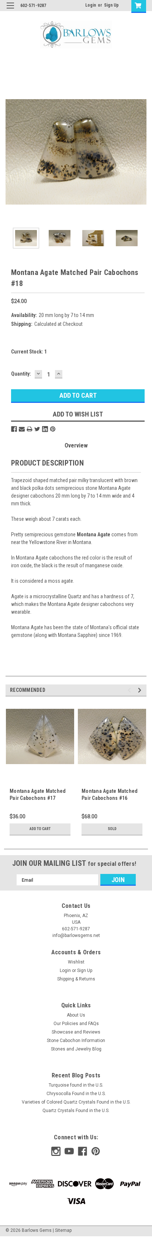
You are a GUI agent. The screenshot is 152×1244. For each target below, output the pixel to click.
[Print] (29, 429)
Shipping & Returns (76, 979)
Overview (76, 445)
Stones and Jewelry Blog (76, 1049)
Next (140, 151)
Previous (11, 151)
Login (90, 5)
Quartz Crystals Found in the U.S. (76, 1110)
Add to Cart (40, 829)
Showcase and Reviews (76, 1032)
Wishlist (76, 962)
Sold (112, 829)
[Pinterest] (53, 429)
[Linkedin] (45, 429)
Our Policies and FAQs (76, 1023)
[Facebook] (14, 429)
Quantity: (21, 374)
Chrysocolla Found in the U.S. (76, 1093)
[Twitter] (37, 429)
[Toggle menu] (10, 10)
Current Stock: (29, 352)
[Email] (22, 429)
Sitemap (63, 1230)
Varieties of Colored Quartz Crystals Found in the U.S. (76, 1102)
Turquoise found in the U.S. (76, 1085)
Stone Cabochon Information (76, 1040)
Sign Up (111, 5)
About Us (76, 1015)
